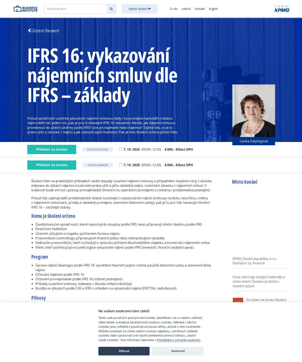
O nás (174, 9)
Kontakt (200, 9)
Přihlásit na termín (51, 149)
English (213, 9)
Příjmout (124, 351)
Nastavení (178, 351)
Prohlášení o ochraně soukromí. (179, 340)
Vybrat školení (138, 9)
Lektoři (186, 9)
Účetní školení (45, 30)
